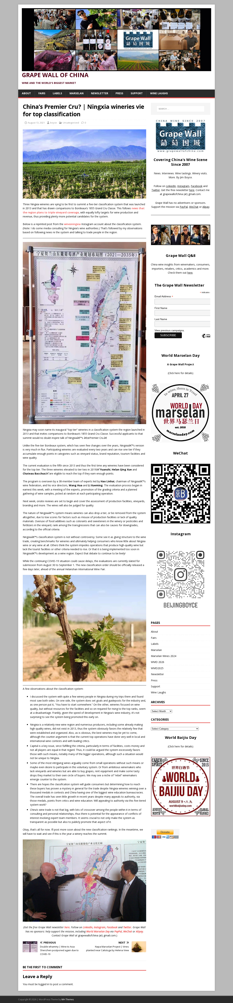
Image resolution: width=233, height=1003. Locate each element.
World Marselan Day (98, 931)
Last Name (161, 319)
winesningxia (72, 224)
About (26, 93)
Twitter (127, 927)
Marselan (77, 93)
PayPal (118, 931)
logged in (43, 984)
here (67, 927)
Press (119, 93)
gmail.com (194, 194)
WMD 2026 (157, 662)
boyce (53, 122)
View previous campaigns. (170, 330)
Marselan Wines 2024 (163, 656)
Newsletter (99, 93)
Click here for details (180, 373)
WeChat (127, 931)
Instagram (99, 927)
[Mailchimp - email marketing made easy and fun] (209, 338)
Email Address (164, 296)
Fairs (41, 93)
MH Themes (68, 999)
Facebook (112, 927)
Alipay (139, 931)
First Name (161, 308)
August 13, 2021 (36, 122)
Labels (57, 93)
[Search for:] (180, 109)
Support (137, 93)
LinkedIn (87, 927)
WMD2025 (157, 668)
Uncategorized (71, 122)
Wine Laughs (159, 93)
